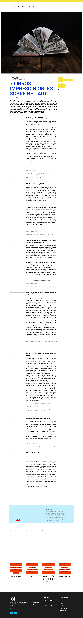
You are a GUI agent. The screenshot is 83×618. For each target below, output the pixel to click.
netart (60, 81)
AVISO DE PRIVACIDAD (63, 610)
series (60, 77)
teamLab (32, 576)
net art (14, 78)
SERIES (45, 603)
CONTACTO (61, 603)
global (60, 83)
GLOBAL (45, 600)
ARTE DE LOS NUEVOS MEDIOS (17, 79)
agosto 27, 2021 (65, 578)
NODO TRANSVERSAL (27, 610)
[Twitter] (19, 520)
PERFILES (50, 603)
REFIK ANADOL (16, 576)
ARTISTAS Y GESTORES (63, 608)
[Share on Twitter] (63, 89)
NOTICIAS (51, 600)
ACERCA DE (61, 601)
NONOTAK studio (65, 576)
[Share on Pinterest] (65, 89)
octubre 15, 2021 (32, 578)
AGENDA (51, 605)
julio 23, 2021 (16, 578)
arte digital (62, 85)
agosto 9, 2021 (49, 581)
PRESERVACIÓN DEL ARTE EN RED (49, 577)
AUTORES (61, 605)
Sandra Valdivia (49, 509)
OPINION (45, 605)
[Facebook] (17, 520)
